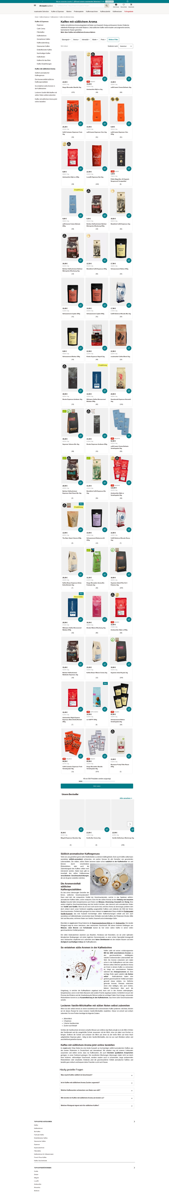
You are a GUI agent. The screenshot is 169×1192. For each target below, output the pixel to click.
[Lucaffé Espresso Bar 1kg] (97, 155)
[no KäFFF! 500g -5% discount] (97, 696)
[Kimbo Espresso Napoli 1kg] (97, 335)
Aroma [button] (75, 39)
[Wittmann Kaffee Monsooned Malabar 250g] (97, 377)
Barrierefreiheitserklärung (42, 1176)
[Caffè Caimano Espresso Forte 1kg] (73, 110)
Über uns (38, 1170)
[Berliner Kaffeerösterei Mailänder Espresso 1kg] (73, 651)
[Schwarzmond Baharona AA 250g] (97, 516)
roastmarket (109, 1)
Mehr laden (96, 786)
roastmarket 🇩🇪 (39, 1188)
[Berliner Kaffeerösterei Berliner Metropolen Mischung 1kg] (73, 247)
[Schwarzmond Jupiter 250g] (73, 292)
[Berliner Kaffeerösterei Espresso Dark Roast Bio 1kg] (73, 469)
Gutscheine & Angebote (42, 1165)
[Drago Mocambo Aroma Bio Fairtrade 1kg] (97, 561)
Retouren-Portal (59, 1170)
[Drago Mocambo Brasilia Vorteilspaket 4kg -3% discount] (97, 743)
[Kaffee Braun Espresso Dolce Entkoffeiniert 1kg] (73, 561)
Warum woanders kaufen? (78, 1)
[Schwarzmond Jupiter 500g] (97, 292)
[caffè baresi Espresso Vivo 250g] (121, 110)
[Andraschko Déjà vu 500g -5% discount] (121, 606)
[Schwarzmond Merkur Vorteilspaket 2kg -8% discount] (121, 696)
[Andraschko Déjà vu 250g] (73, 155)
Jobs (37, 1168)
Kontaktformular (79, 1169)
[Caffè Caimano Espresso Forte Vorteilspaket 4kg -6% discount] (73, 743)
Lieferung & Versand (60, 1165)
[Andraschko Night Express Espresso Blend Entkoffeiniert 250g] (73, 696)
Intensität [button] (85, 39)
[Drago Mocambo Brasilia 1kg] (73, 65)
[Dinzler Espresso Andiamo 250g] (97, 422)
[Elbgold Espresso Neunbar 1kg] (72, 814)
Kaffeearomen (54, 17)
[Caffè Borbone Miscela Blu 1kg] (121, 292)
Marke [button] (94, 39)
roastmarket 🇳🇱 (39, 1191)
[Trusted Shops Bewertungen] (112, 1183)
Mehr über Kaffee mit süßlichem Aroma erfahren (78, 32)
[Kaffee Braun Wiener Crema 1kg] (97, 651)
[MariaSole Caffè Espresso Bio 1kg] (97, 469)
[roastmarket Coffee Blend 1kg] (121, 335)
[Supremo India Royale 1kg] (121, 651)
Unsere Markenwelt (41, 1182)
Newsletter (38, 1162)
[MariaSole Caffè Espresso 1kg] (121, 202)
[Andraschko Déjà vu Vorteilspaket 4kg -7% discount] (121, 469)
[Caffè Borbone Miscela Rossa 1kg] (121, 516)
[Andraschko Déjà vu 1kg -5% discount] (97, 65)
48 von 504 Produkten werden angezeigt (97, 778)
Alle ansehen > (126, 798)
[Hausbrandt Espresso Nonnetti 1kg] (121, 377)
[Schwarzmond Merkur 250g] (73, 335)
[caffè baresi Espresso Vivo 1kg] (97, 110)
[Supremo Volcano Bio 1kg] (73, 422)
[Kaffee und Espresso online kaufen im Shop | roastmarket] (46, 5)
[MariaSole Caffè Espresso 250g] (97, 247)
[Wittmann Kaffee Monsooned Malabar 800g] (73, 606)
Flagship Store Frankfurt (61, 1180)
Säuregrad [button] (65, 39)
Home (36, 17)
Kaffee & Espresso (44, 17)
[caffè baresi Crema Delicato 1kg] (121, 65)
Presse (37, 1173)
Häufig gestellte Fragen (61, 1162)
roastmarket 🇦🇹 (39, 1185)
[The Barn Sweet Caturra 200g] (73, 516)
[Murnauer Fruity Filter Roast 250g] (121, 743)
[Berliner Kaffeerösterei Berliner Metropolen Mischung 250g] (97, 202)
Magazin (38, 1159)
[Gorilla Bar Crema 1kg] (97, 814)
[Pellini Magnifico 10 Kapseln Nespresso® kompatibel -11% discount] (121, 155)
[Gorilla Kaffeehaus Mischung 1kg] (123, 814)
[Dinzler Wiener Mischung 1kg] (97, 606)
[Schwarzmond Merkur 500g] (121, 247)
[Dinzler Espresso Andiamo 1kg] (73, 377)
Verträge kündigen (60, 1168)
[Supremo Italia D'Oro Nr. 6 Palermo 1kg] (121, 561)
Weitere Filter (113, 39)
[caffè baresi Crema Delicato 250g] (73, 202)
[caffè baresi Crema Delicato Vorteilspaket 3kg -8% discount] (121, 422)
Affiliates (38, 1179)
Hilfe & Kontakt (59, 1159)
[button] (126, 46)
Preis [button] (103, 39)
